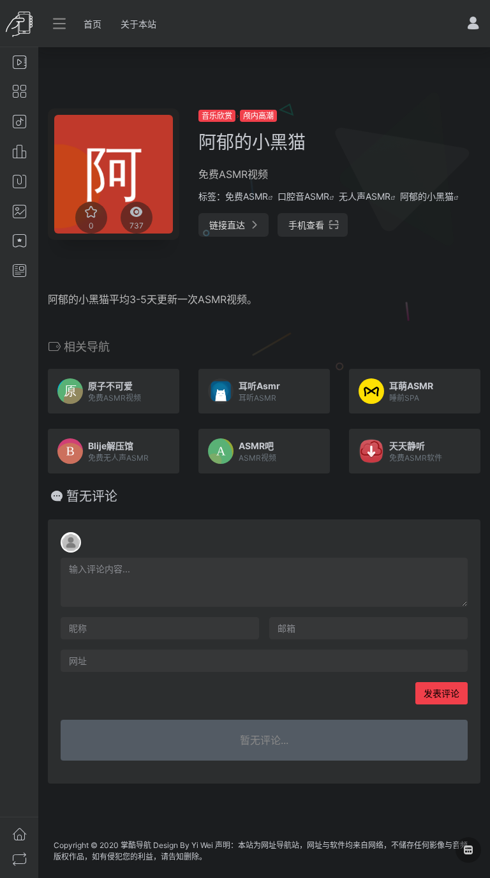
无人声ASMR (364, 196)
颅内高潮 (258, 116)
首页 (92, 24)
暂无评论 (91, 496)
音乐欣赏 (217, 116)
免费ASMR (246, 196)
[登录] (473, 24)
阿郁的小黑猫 (427, 196)
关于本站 (138, 24)
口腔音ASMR (303, 196)
